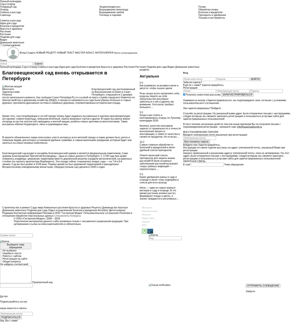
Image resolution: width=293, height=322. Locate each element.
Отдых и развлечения (59, 210)
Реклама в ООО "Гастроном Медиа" (62, 213)
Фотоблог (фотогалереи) (111, 210)
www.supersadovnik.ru (53, 224)
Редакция (7, 213)
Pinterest (146, 214)
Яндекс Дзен (148, 218)
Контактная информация (28, 213)
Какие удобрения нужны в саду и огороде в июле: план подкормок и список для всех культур (159, 180)
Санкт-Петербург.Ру (63, 97)
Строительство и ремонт (16, 207)
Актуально (149, 76)
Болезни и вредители (84, 210)
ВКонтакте (147, 207)
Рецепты (96, 207)
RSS (144, 225)
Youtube (146, 221)
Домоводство (109, 207)
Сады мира (36, 207)
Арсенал (122, 207)
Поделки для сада (37, 210)
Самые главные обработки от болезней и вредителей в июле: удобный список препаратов (157, 147)
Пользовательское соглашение (101, 213)
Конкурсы (75, 215)
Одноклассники (149, 211)
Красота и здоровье (79, 207)
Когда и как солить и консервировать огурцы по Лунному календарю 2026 (160, 118)
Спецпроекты (62, 215)
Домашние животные (14, 210)
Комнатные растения (55, 207)
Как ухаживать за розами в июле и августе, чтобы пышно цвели (159, 87)
